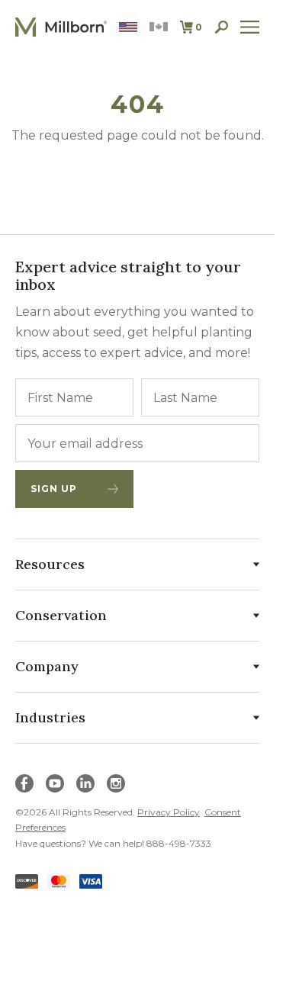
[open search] (221, 27)
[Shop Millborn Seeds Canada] (158, 27)
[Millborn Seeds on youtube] (55, 783)
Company (47, 666)
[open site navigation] (249, 27)
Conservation (61, 615)
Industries (50, 717)
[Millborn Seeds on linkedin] (85, 783)
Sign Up (54, 488)
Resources (50, 564)
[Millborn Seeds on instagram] (116, 783)
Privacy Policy (168, 812)
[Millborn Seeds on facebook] (24, 783)
